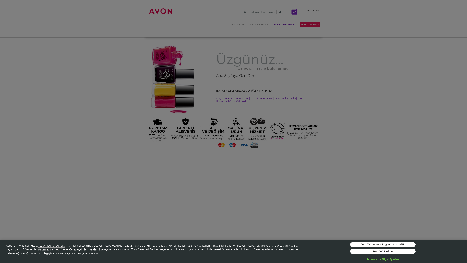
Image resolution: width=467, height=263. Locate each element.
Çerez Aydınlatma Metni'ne (86, 249)
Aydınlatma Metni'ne (51, 249)
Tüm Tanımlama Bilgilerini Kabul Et (383, 244)
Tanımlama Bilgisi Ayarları (383, 259)
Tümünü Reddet (383, 251)
